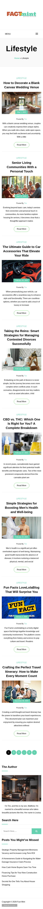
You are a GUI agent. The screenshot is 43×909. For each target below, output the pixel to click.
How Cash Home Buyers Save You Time (19, 867)
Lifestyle (21, 78)
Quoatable (12, 905)
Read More (21, 145)
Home (17, 58)
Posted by (21, 119)
